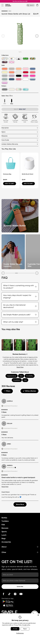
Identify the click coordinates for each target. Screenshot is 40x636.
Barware (5, 528)
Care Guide (5, 140)
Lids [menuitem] (25, 380)
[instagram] (15, 594)
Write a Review (31, 391)
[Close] (38, 615)
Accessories (6, 542)
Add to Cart (9, 183)
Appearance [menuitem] (11, 376)
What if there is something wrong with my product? (18, 286)
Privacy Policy (18, 625)
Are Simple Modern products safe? (16, 315)
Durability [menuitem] (29, 376)
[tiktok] (9, 594)
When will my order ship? (13, 322)
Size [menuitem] (21, 376)
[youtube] (21, 594)
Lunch (4, 535)
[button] (6, 11)
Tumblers (5, 521)
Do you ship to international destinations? (14, 306)
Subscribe (20, 586)
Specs (3, 132)
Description (5, 128)
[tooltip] (26, 354)
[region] (20, 344)
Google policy (26, 625)
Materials (4, 136)
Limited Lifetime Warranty (10, 144)
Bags (4, 538)
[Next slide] (36, 35)
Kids (3, 525)
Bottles (4, 518)
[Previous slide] (3, 273)
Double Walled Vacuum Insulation (12, 265)
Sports (4, 532)
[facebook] (3, 594)
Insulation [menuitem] (16, 380)
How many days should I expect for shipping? (17, 296)
